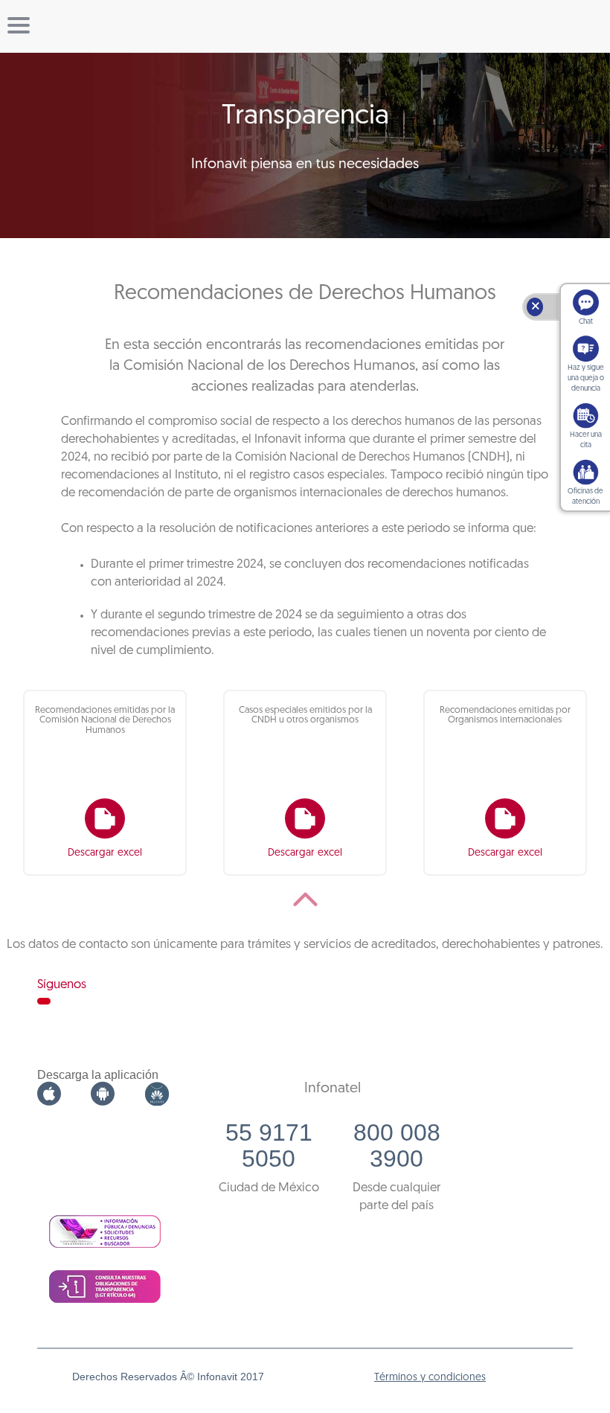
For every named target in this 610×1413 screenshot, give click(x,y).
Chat (586, 321)
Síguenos (61, 984)
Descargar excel (105, 853)
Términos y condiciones (430, 1377)
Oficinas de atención (585, 496)
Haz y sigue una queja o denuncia (586, 378)
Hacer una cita (586, 440)
